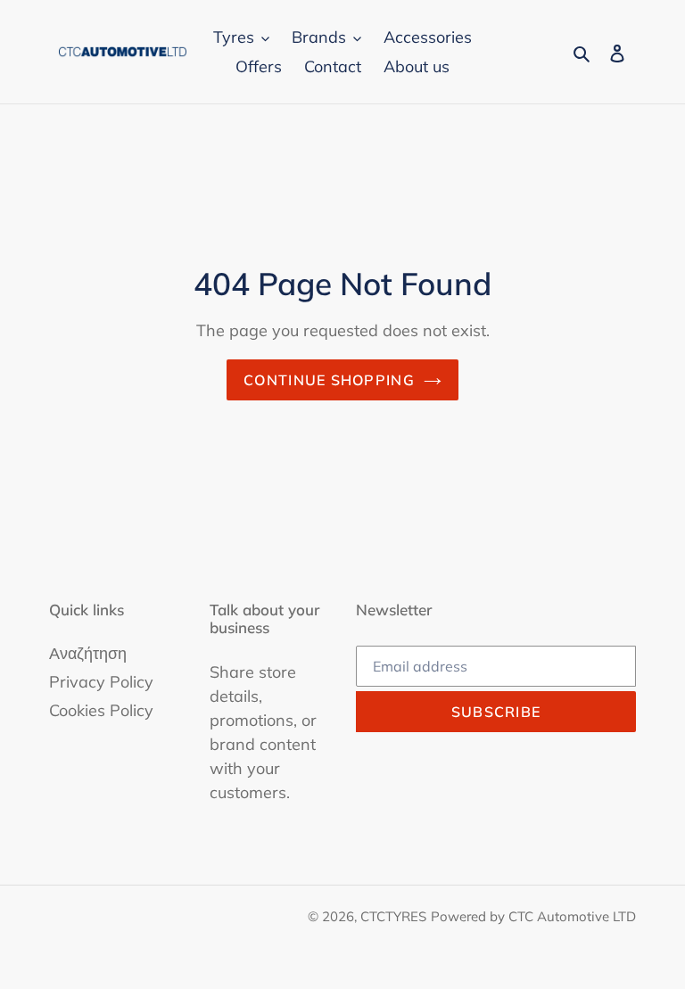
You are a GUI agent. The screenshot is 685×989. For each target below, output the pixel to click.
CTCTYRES (393, 916)
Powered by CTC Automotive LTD (533, 916)
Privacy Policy (101, 682)
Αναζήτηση (88, 653)
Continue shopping (329, 380)
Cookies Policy (101, 710)
